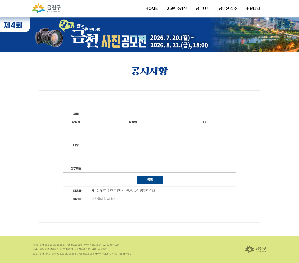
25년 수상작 (177, 9)
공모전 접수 (228, 9)
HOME (151, 9)
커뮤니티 (253, 9)
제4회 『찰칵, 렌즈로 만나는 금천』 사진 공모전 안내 (123, 191)
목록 (150, 180)
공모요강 (203, 9)
